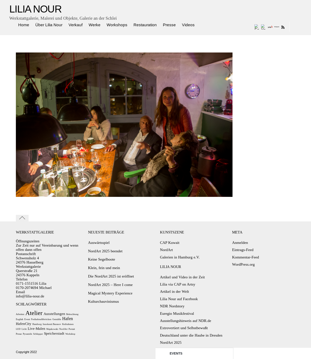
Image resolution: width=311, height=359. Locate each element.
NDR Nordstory (172, 306)
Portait (72, 329)
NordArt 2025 (171, 342)
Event (27, 319)
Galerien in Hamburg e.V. (180, 257)
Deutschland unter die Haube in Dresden (191, 335)
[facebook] (257, 27)
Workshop (70, 334)
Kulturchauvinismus (103, 301)
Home (23, 25)
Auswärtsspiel (99, 242)
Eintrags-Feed (242, 250)
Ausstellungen (54, 314)
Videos (188, 25)
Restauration (145, 25)
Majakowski (52, 329)
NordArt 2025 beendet (105, 251)
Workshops (117, 25)
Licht (24, 329)
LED (18, 329)
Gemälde (56, 319)
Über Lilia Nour (48, 25)
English (19, 319)
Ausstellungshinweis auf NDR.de (185, 321)
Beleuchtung (72, 314)
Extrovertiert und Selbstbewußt (184, 328)
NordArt (63, 329)
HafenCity (23, 324)
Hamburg (37, 324)
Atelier (34, 312)
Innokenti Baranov (52, 324)
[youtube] (263, 27)
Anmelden (240, 242)
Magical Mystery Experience (110, 293)
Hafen (67, 318)
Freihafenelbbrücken (41, 319)
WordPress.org (243, 264)
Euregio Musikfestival (177, 313)
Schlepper (38, 334)
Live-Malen (36, 329)
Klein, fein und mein (104, 268)
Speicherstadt (54, 333)
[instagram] (276, 27)
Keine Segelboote (101, 259)
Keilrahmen (68, 324)
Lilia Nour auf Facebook (179, 299)
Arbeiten (20, 314)
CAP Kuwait (169, 242)
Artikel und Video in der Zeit (182, 277)
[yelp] (270, 27)
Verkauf (76, 25)
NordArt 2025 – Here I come (110, 285)
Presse (169, 25)
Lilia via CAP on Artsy (177, 284)
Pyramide (27, 334)
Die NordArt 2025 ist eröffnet (111, 276)
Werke (94, 25)
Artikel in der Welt (174, 291)
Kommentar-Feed (245, 257)
